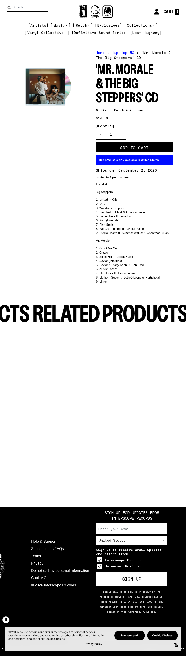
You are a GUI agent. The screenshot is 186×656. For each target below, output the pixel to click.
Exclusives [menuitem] (108, 25)
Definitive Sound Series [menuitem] (100, 32)
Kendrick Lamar (130, 110)
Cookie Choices (44, 578)
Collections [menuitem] (139, 25)
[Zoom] (48, 87)
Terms (36, 556)
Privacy (37, 563)
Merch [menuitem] (81, 25)
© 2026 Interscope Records (53, 585)
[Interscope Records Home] (93, 12)
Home (100, 52)
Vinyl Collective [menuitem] (45, 32)
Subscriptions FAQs (47, 549)
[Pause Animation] (6, 620)
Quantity (105, 125)
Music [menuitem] (59, 25)
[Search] (10, 8)
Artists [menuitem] (38, 25)
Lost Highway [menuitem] (145, 32)
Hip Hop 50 (123, 52)
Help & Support (43, 541)
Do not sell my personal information (60, 570)
